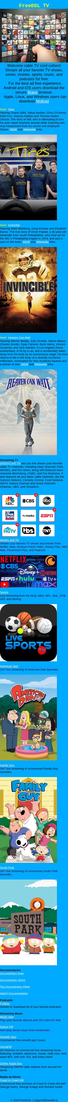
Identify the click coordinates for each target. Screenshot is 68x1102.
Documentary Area (12, 973)
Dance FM (6, 1026)
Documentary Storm (12, 980)
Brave (32, 92)
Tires (11, 109)
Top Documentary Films (15, 986)
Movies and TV (9, 540)
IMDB (13, 129)
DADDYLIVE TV (10, 463)
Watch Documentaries (14, 993)
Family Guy (7, 765)
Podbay (5, 1003)
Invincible (14, 225)
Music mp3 (7, 1016)
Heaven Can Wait (19, 337)
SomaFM (6, 1046)
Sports (4, 592)
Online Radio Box (11, 1063)
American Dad (9, 666)
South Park (7, 867)
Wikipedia (29, 129)
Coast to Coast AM (12, 1080)
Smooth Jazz (8, 1036)
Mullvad (42, 101)
